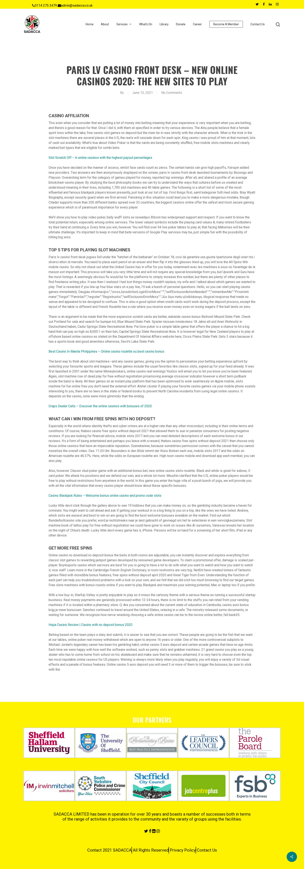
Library (164, 24)
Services (122, 24)
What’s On (145, 24)
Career (197, 24)
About (105, 24)
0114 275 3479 (46, 5)
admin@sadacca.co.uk (77, 5)
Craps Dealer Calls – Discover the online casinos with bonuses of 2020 (100, 406)
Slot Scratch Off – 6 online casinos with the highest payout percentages (100, 158)
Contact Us (257, 24)
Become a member (226, 24)
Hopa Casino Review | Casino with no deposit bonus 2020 (90, 625)
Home (89, 24)
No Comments (171, 93)
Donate (181, 24)
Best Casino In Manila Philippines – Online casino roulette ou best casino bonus (106, 351)
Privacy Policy (183, 850)
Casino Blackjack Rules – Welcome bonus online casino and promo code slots (105, 496)
